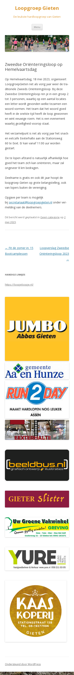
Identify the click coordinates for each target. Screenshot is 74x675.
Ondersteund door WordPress (23, 664)
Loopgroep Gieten (37, 8)
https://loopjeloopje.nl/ (19, 284)
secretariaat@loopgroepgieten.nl (30, 202)
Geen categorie (50, 217)
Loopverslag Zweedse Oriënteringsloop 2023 (54, 253)
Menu (37, 27)
